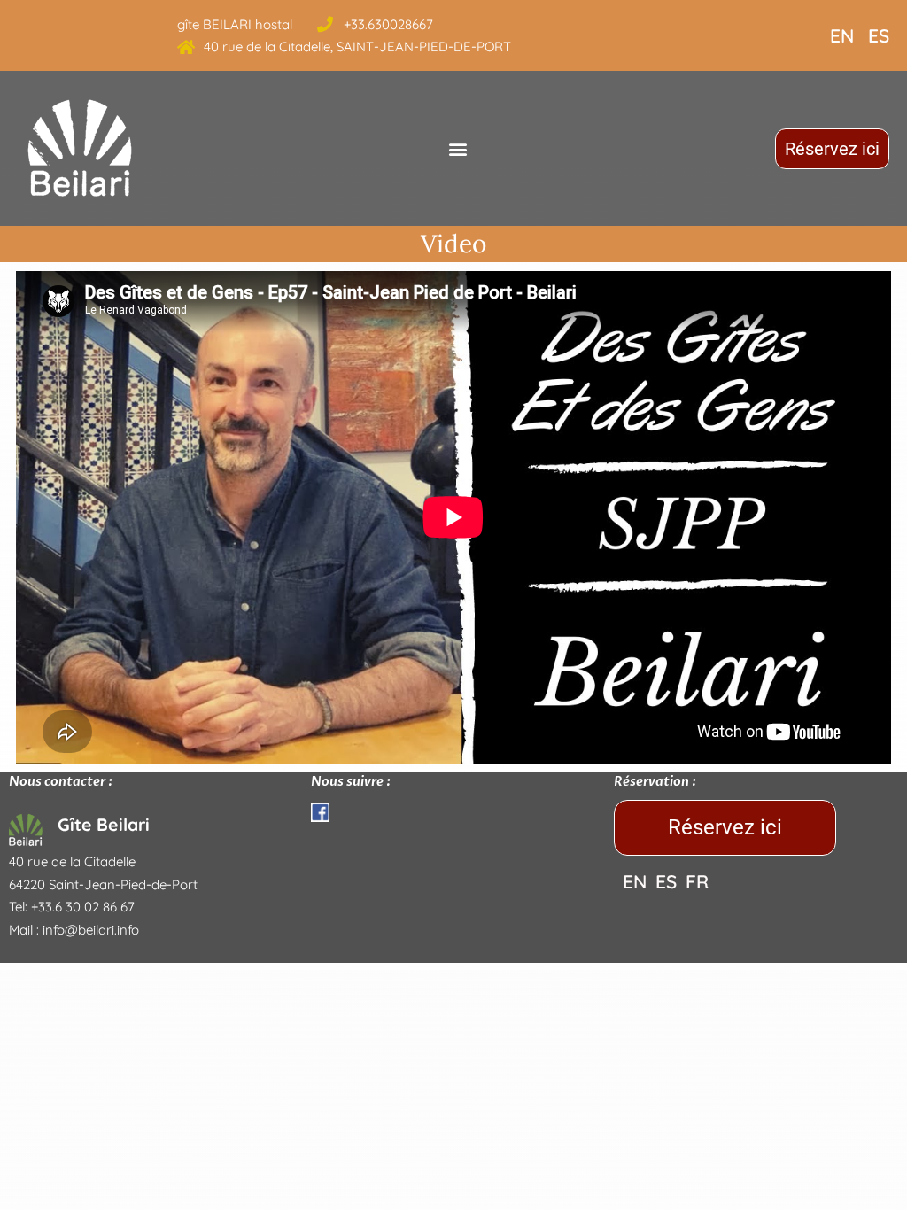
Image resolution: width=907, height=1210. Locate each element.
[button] (457, 148)
